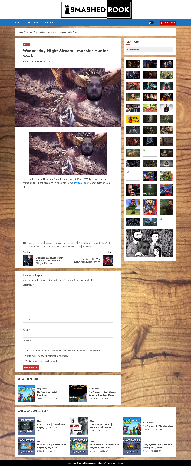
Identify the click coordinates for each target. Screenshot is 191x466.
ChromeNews (104, 462)
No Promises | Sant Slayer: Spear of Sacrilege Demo (102, 393)
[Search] (156, 22)
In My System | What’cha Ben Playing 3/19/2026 (104, 446)
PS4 (25, 246)
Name (26, 320)
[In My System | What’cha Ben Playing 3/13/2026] (132, 446)
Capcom (49, 243)
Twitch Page (81, 182)
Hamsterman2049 (70, 243)
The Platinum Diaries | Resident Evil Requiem (101, 426)
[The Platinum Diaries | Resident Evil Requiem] (79, 426)
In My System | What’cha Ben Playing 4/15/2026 (51, 426)
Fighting (58, 243)
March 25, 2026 (45, 451)
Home (18, 22)
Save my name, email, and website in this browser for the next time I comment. (64, 350)
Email (26, 330)
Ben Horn (29, 62)
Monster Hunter (85, 243)
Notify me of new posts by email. (41, 361)
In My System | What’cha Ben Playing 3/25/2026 (51, 446)
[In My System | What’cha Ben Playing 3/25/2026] (26, 446)
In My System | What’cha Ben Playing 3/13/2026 (157, 446)
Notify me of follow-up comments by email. (46, 355)
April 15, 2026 (45, 431)
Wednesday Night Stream (71, 246)
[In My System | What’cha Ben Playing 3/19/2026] (79, 446)
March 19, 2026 (98, 451)
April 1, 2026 (97, 431)
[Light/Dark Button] (151, 22)
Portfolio (50, 22)
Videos (37, 22)
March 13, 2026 (151, 451)
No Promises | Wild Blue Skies (47, 393)
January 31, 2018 (43, 62)
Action (31, 243)
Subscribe (170, 22)
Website (27, 340)
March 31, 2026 (45, 399)
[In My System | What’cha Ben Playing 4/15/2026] (26, 426)
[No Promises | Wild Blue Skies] (26, 393)
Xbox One (87, 246)
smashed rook (34, 246)
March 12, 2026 (97, 399)
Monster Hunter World (101, 243)
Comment (28, 284)
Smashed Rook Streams (50, 246)
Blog (27, 22)
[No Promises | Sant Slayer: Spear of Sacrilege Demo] (78, 393)
